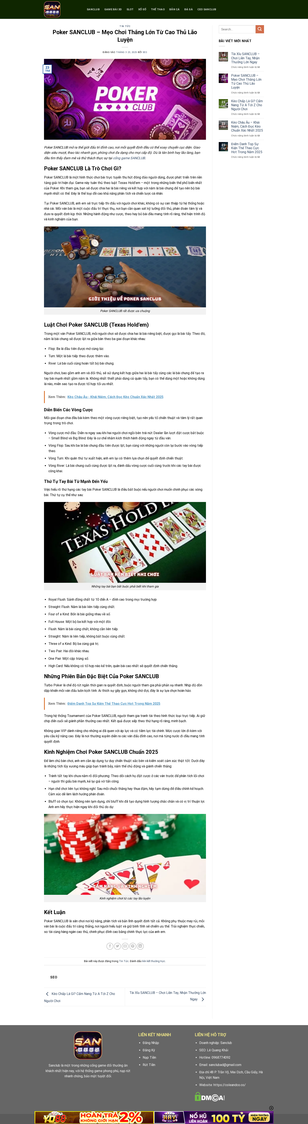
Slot (130, 9)
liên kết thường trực (153, 961)
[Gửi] (260, 29)
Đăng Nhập (151, 1043)
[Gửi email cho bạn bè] (125, 946)
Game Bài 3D (113, 9)
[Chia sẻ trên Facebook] (109, 946)
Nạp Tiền (149, 1057)
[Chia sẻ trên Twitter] (117, 946)
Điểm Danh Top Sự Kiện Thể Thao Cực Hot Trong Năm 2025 (246, 148)
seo (145, 52)
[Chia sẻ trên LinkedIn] (140, 946)
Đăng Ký (149, 1050)
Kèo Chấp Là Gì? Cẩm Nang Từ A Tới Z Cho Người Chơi (247, 105)
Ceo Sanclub (206, 9)
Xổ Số (142, 9)
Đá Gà (188, 9)
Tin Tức (124, 26)
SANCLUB (93, 9)
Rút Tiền (149, 1065)
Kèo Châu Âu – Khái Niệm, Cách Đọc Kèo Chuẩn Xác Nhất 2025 (247, 126)
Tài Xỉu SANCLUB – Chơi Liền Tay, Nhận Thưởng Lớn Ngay (245, 58)
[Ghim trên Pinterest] (132, 946)
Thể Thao (158, 9)
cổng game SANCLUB (129, 158)
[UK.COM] (62, 9)
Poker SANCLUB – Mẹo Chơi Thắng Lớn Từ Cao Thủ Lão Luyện (246, 82)
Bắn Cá (174, 9)
